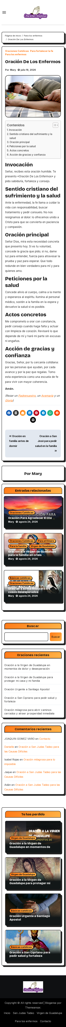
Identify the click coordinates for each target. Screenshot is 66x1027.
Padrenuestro (27, 395)
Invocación (15, 129)
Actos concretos (19, 150)
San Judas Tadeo (23, 1013)
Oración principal (20, 142)
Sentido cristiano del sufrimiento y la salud (30, 136)
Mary (13, 69)
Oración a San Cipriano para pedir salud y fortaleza (29, 954)
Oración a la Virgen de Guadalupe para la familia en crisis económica (32, 555)
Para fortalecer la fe (41, 51)
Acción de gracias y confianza (27, 154)
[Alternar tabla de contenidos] (54, 125)
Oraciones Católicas (17, 51)
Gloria (9, 400)
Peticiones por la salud (22, 146)
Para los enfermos (15, 54)
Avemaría (47, 395)
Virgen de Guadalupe (43, 546)
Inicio (7, 1013)
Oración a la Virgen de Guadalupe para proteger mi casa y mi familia (29, 883)
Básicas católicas (20, 578)
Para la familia (18, 546)
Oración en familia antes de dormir (19, 441)
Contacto (44, 738)
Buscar (33, 626)
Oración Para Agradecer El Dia (30, 518)
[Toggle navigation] (4, 12)
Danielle (9, 746)
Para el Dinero (46, 541)
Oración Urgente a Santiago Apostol (27, 689)
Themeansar (32, 1007)
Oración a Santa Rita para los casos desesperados (29, 590)
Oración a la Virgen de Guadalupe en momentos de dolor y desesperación (29, 847)
